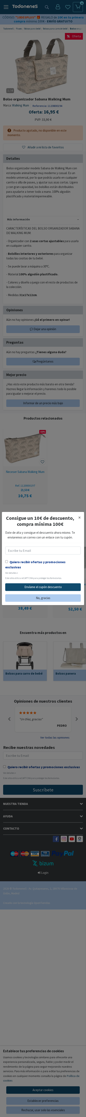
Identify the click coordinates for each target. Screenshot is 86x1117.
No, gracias (43, 598)
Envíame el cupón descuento (43, 587)
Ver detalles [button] (11, 572)
